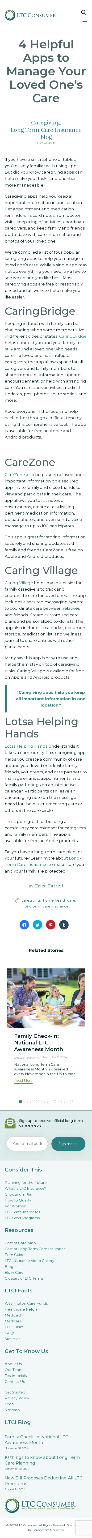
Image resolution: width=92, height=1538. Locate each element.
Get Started (15, 1392)
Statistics (12, 1339)
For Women (15, 1206)
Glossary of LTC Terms (24, 1278)
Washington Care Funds (26, 1303)
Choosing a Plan (19, 1194)
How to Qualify (18, 1200)
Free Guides (15, 1255)
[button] (23, 1081)
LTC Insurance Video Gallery (29, 1260)
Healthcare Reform (22, 1309)
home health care (59, 900)
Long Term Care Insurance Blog (46, 133)
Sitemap (12, 1410)
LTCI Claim (14, 1327)
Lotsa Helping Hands (26, 746)
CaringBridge (73, 336)
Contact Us (15, 1381)
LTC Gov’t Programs (22, 1218)
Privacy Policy (17, 1398)
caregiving (30, 900)
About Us (13, 1364)
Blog (9, 1266)
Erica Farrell (49, 886)
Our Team (14, 1370)
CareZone (15, 474)
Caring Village (19, 582)
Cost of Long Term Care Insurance (35, 1249)
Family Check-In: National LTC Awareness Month (38, 1042)
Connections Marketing (48, 1530)
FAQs (9, 1333)
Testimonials (16, 1375)
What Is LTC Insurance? (25, 1188)
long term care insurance (46, 906)
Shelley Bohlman (27, 1057)
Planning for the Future (26, 1182)
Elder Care (14, 1272)
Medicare (13, 1321)
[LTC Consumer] (35, 15)
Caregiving (45, 122)
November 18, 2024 (55, 1057)
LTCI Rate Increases (22, 1212)
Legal (10, 1404)
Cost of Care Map (20, 1243)
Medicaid (13, 1315)
